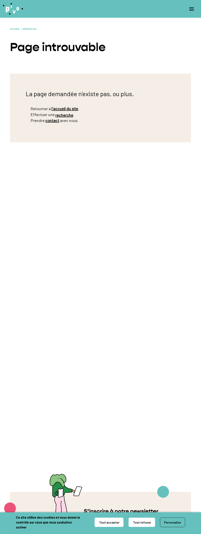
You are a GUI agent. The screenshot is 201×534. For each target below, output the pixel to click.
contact (52, 120)
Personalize (172, 522)
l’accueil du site (64, 108)
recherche (64, 115)
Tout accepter (109, 522)
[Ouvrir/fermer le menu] (191, 9)
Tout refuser (141, 522)
